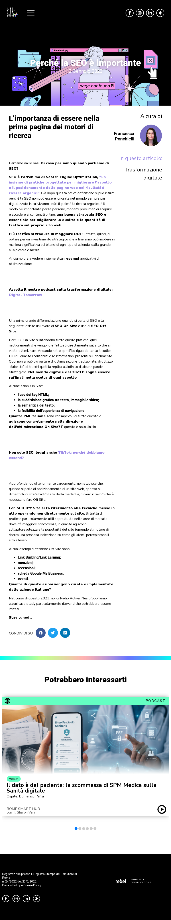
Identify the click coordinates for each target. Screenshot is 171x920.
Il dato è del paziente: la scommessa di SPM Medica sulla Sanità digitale (82, 788)
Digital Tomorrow (25, 294)
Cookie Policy (32, 885)
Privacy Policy (11, 885)
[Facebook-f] (130, 13)
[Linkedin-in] (150, 13)
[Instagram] (140, 13)
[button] (41, 633)
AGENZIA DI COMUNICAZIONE (140, 881)
